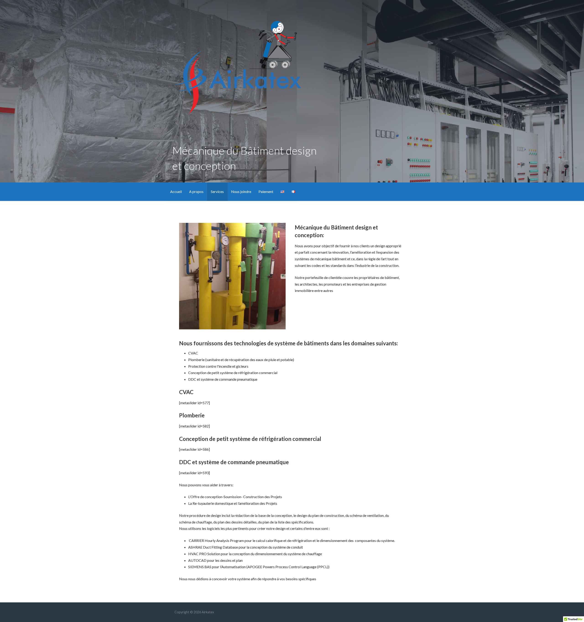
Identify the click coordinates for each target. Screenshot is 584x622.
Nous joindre (241, 191)
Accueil (176, 191)
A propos (196, 191)
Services (217, 191)
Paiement (265, 191)
